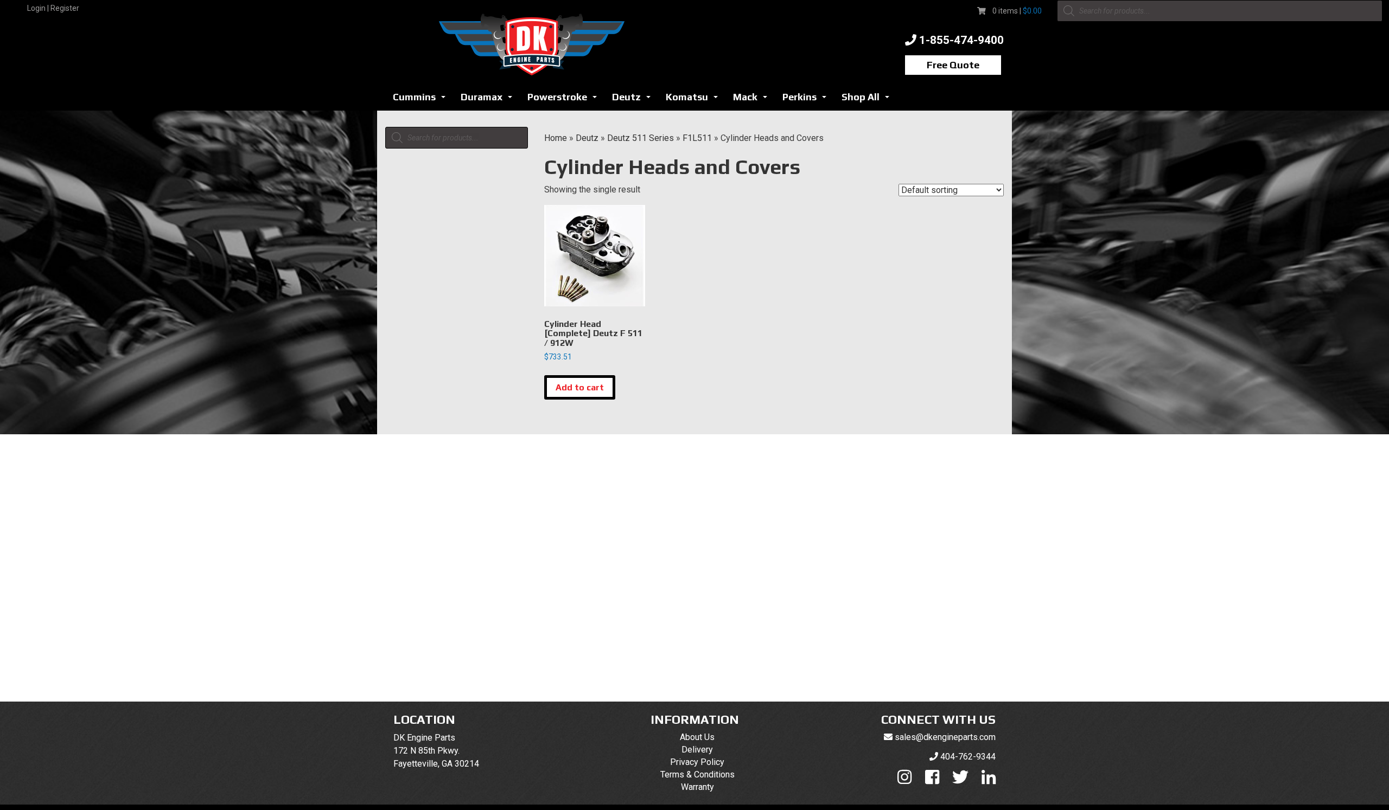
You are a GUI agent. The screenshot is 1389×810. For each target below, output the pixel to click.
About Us (697, 737)
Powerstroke (565, 100)
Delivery (697, 749)
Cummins (422, 100)
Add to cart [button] (580, 387)
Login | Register (53, 8)
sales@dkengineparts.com (945, 737)
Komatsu (695, 100)
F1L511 (697, 138)
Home (555, 138)
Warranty (697, 787)
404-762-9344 (968, 756)
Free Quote (953, 64)
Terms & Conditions (697, 774)
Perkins (807, 100)
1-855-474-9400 (961, 40)
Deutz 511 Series (640, 138)
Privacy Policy (697, 762)
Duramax (489, 100)
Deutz (634, 100)
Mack (753, 100)
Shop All (868, 100)
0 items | (1017, 11)
